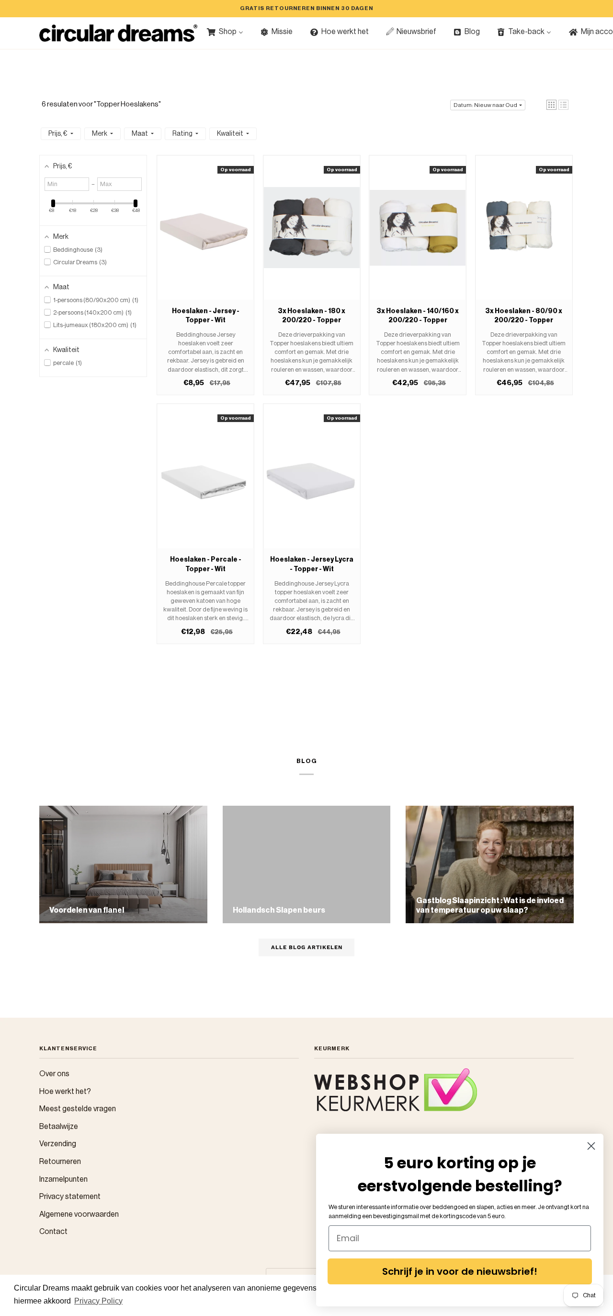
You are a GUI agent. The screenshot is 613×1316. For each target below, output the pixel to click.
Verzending (57, 1144)
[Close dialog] (591, 1146)
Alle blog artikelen (306, 947)
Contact (53, 1231)
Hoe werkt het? (65, 1091)
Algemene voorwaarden (79, 1214)
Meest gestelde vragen (77, 1109)
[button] (551, 105)
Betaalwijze (58, 1126)
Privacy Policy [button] (98, 1301)
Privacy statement (70, 1196)
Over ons (54, 1074)
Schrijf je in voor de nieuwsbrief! (459, 1271)
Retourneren (60, 1161)
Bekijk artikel (205, 237)
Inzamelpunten (63, 1179)
